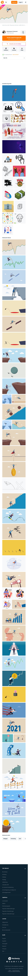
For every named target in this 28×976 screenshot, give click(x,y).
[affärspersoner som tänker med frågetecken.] (7, 289)
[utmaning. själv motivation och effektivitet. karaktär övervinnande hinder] (8, 672)
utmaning (13, 937)
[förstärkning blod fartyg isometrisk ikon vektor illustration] (8, 230)
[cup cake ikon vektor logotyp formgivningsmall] (8, 277)
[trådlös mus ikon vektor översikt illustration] (8, 183)
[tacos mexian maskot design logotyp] (8, 218)
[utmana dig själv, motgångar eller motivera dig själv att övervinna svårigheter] (13, 724)
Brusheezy (4, 971)
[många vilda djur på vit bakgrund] (9, 130)
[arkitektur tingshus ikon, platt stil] (8, 254)
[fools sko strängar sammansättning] (8, 194)
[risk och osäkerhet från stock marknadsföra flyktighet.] (13, 769)
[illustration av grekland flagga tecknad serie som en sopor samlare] (8, 171)
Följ (23, 33)
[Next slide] (22, 938)
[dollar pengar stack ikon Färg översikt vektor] (8, 242)
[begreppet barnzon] (19, 265)
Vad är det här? (16, 54)
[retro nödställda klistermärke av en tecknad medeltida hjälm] (19, 183)
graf (20, 937)
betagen (5, 937)
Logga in (21, 2)
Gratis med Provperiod (14, 38)
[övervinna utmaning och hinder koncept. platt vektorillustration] (13, 739)
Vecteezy (4, 973)
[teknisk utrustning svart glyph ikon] (8, 206)
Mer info (5, 57)
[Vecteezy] (2, 2)
